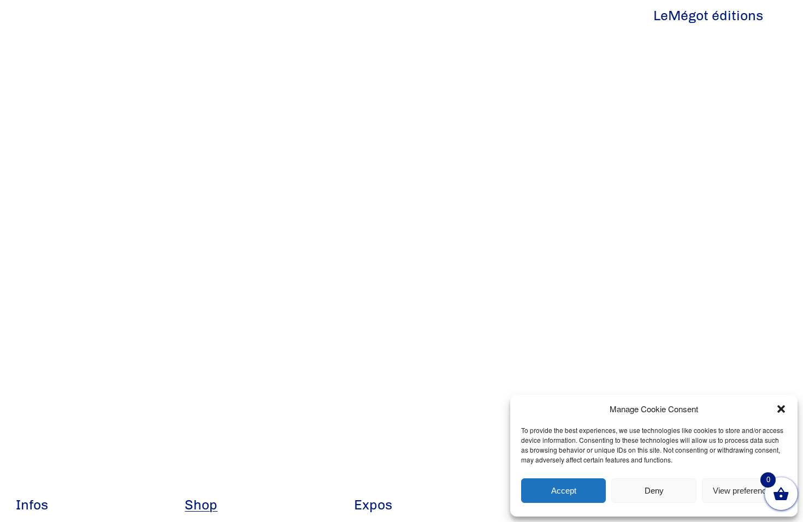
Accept (563, 490)
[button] (781, 409)
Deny (654, 490)
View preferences (744, 490)
